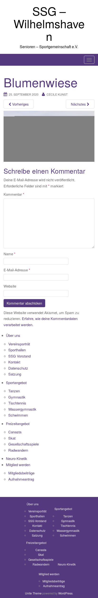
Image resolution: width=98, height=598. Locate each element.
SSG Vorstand (19, 355)
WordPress (65, 593)
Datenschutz (18, 368)
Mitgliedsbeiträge (21, 472)
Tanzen (14, 390)
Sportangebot (16, 382)
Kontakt (14, 361)
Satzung (14, 373)
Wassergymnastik (22, 409)
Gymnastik (16, 396)
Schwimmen (18, 415)
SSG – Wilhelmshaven (49, 23)
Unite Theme (33, 593)
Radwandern (18, 450)
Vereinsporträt (19, 343)
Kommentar (14, 194)
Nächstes (79, 104)
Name (9, 253)
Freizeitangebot (17, 423)
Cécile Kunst (57, 94)
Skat (11, 438)
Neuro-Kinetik (16, 458)
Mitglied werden (18, 464)
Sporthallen (17, 349)
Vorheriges (20, 104)
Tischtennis (17, 402)
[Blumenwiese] (49, 136)
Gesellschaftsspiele (23, 443)
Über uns (13, 335)
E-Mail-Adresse (17, 269)
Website (10, 285)
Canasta (14, 431)
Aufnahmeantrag (21, 479)
